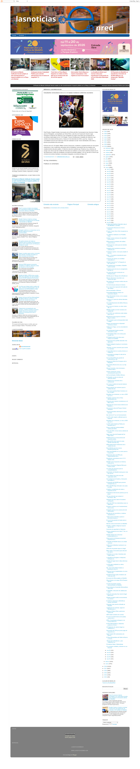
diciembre (108, 148)
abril (106, 165)
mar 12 (109, 209)
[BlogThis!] (78, 157)
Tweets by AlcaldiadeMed (108, 682)
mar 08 (109, 218)
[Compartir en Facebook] (81, 157)
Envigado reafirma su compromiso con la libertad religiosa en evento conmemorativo (29, 231)
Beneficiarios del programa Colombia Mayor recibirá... (115, 317)
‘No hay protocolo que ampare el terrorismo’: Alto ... (114, 497)
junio (106, 161)
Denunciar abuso (17, 340)
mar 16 (109, 201)
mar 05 (109, 650)
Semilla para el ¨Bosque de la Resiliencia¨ (117, 275)
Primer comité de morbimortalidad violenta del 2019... (115, 428)
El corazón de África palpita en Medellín (116, 578)
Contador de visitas (70, 735)
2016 (105, 670)
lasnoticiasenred (25, 346)
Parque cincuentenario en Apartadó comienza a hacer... (115, 324)
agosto (107, 156)
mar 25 (109, 182)
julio (106, 158)
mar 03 (109, 654)
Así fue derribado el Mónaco (113, 290)
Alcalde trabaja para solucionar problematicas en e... (114, 535)
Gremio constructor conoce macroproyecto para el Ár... (114, 372)
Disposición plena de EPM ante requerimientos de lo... (114, 455)
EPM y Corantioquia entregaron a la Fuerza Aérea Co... (115, 621)
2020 (105, 144)
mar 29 (109, 173)
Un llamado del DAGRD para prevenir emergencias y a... (116, 483)
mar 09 (109, 216)
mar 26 (109, 180)
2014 (105, 675)
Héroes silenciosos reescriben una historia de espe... (115, 278)
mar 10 (109, 214)
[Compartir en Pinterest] (82, 157)
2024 (105, 135)
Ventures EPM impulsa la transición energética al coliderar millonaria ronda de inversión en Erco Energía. (29, 266)
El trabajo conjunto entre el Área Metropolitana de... (114, 398)
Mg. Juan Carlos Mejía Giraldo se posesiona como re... (115, 568)
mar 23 (109, 186)
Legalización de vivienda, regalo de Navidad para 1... (115, 608)
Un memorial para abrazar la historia (115, 284)
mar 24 (109, 184)
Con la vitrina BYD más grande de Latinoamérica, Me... (115, 358)
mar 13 (109, 207)
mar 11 (109, 211)
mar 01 (109, 659)
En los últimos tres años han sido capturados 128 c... (114, 476)
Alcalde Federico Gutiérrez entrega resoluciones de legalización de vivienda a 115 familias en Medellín (29, 220)
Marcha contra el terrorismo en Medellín (116, 523)
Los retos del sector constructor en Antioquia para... (115, 273)
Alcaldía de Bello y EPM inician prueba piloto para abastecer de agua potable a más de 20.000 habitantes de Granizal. (29, 277)
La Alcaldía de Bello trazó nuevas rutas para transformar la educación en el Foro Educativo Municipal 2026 (99, 75)
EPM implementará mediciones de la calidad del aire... (115, 445)
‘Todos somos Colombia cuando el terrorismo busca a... (115, 517)
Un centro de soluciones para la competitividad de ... (114, 469)
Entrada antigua (93, 204)
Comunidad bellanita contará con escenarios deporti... (114, 293)
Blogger (75, 754)
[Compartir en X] (79, 157)
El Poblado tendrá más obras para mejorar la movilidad (115, 338)
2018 (105, 666)
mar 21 (109, 190)
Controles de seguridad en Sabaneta (115, 529)
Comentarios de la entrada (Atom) (59, 207)
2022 (105, 140)
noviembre (108, 150)
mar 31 (109, 169)
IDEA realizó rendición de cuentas (115, 614)
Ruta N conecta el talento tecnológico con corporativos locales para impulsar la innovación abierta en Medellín (29, 209)
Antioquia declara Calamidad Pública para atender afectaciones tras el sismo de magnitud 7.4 (96, 85)
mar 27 (109, 177)
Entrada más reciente (51, 204)
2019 (105, 146)
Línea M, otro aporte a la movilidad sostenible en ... (115, 259)
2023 (105, 138)
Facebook (21, 35)
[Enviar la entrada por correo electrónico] (73, 156)
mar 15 (109, 203)
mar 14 (109, 205)
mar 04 (109, 652)
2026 (105, 131)
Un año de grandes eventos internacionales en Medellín (114, 584)
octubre (107, 152)
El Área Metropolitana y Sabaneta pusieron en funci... (115, 624)
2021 (105, 142)
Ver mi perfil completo (24, 348)
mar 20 (109, 192)
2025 (105, 133)
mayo (107, 163)
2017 (105, 668)
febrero (107, 661)
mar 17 (109, 199)
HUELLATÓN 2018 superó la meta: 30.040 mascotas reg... (115, 442)
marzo (107, 167)
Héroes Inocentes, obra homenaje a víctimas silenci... (115, 369)
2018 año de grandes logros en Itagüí (116, 548)
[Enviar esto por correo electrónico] (76, 157)
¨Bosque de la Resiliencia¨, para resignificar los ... (114, 641)
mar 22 (109, 188)
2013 (105, 677)
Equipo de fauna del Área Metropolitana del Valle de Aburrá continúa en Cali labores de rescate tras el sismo (29, 299)
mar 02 (109, 656)
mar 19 (109, 194)
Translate (114, 724)
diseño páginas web (70, 737)
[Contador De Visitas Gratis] (70, 734)
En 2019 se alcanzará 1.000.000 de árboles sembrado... (115, 601)
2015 (105, 672)
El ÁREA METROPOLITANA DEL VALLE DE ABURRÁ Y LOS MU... (116, 225)
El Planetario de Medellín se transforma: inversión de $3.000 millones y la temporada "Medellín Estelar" (119, 75)
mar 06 (109, 222)
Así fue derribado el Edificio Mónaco (115, 375)
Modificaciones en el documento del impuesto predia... (115, 438)
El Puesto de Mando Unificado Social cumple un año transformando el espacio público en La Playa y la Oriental (19, 75)
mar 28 (109, 175)
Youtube (14, 35)
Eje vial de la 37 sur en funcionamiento (116, 415)
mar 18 (109, 197)
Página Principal (73, 204)
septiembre (108, 154)
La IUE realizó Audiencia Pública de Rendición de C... (115, 424)
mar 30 (109, 171)
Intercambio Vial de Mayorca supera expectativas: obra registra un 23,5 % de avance (80, 73)
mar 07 (109, 220)
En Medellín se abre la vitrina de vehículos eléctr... (114, 378)
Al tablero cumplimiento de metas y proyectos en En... (115, 490)
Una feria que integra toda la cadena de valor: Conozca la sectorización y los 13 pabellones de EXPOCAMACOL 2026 (29, 288)
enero (107, 663)
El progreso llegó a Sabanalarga (114, 644)
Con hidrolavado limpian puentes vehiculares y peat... (114, 331)
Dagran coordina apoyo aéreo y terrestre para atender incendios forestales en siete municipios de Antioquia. (29, 255)
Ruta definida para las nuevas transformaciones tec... (114, 448)
